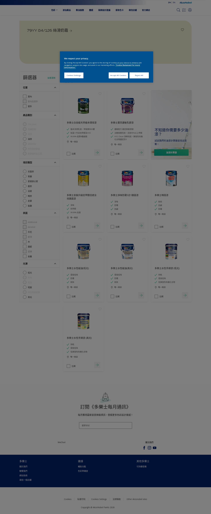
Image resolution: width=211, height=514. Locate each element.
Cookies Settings (74, 75)
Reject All (139, 75)
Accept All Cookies (118, 75)
